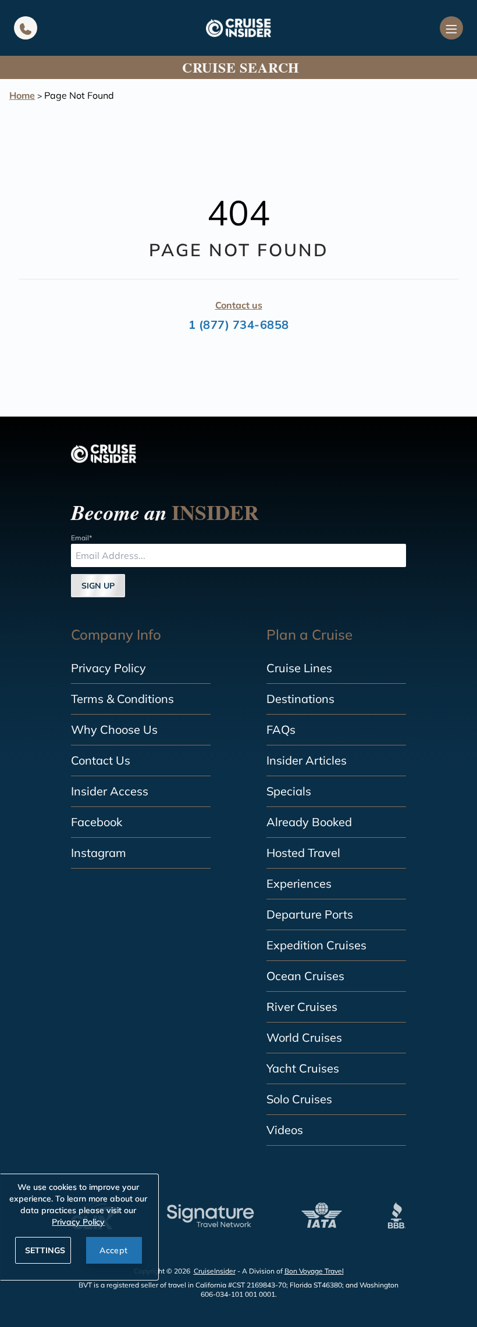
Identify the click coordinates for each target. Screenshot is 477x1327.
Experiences (299, 883)
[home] (238, 28)
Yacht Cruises (302, 1068)
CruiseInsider (215, 1271)
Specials (288, 791)
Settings (45, 1250)
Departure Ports (309, 914)
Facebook (96, 822)
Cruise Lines (299, 668)
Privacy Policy (108, 668)
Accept (113, 1250)
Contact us (238, 305)
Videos (284, 1129)
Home (22, 95)
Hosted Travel (303, 852)
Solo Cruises (299, 1099)
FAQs (281, 729)
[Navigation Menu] (451, 28)
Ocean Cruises (305, 976)
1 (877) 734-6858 (238, 324)
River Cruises (301, 1006)
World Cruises (304, 1037)
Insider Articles (306, 760)
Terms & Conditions (122, 698)
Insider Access (109, 791)
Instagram (98, 852)
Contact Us (100, 760)
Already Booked (309, 822)
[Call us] (25, 28)
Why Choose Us (114, 729)
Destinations (300, 698)
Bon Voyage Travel (314, 1271)
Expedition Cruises (316, 945)
